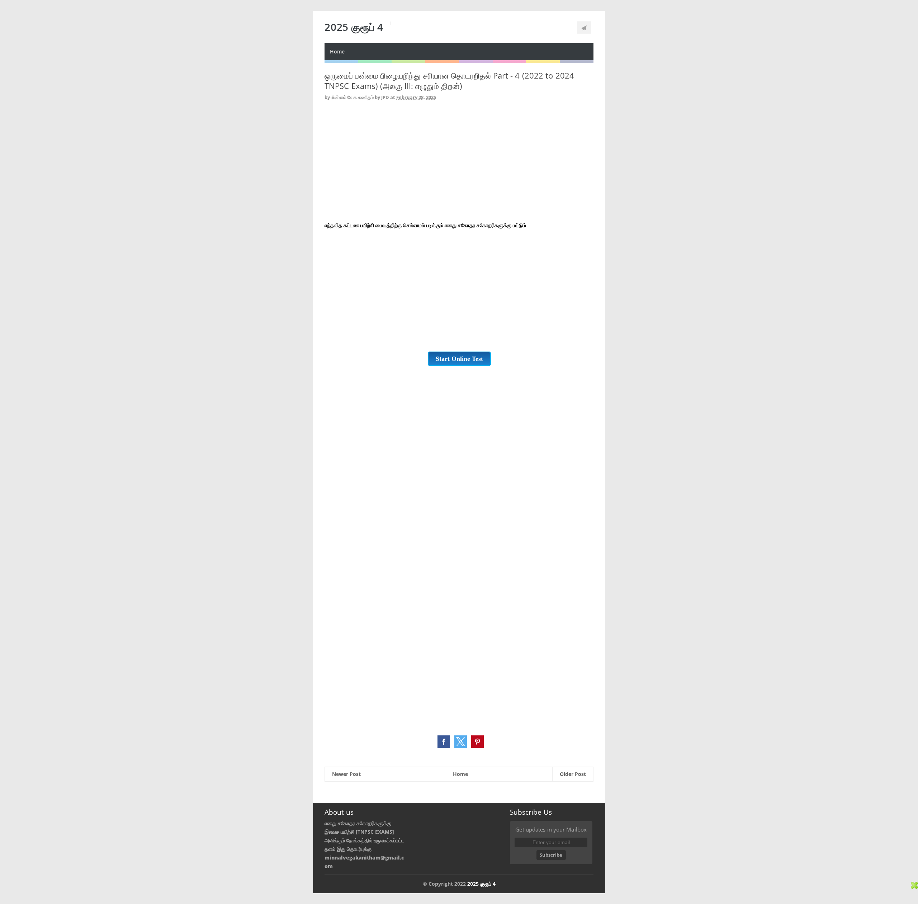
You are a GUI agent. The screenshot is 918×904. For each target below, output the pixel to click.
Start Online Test (459, 358)
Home (337, 51)
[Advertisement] (459, 162)
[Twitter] (584, 28)
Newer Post (346, 774)
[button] (443, 741)
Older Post (573, 774)
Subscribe (551, 855)
